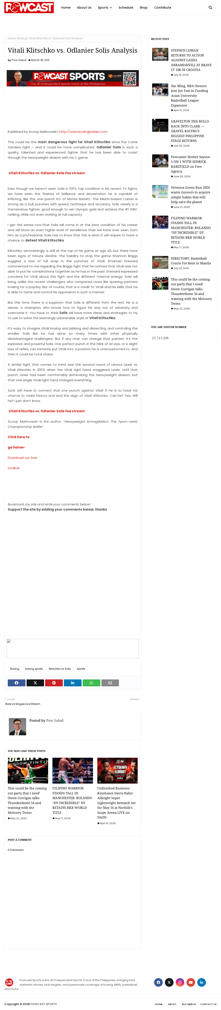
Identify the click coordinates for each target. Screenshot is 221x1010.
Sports (81, 669)
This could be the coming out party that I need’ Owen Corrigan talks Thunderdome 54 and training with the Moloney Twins (27, 800)
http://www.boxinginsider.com (83, 131)
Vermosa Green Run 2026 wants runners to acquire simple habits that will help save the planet (190, 194)
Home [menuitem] (66, 7)
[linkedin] (201, 982)
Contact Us (208, 1004)
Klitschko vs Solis (60, 669)
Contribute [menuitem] (162, 7)
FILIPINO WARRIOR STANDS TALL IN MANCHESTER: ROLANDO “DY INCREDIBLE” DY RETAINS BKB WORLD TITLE (72, 800)
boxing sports (34, 669)
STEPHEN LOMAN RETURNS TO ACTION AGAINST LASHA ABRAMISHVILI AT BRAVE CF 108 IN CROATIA (191, 60)
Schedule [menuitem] (126, 7)
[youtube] (190, 982)
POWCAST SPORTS (43, 1004)
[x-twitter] (169, 982)
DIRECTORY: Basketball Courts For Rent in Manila (191, 260)
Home (12, 38)
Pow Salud (19, 60)
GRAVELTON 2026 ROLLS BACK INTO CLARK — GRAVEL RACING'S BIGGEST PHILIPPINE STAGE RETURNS (190, 131)
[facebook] (158, 982)
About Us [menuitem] (84, 7)
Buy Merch (189, 1004)
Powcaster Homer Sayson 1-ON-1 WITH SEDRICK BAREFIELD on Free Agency (190, 164)
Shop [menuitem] (144, 7)
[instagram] (180, 982)
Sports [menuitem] (103, 7)
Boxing (22, 38)
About (172, 1004)
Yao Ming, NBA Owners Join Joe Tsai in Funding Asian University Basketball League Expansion (189, 95)
